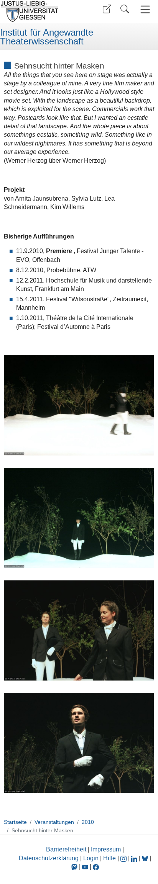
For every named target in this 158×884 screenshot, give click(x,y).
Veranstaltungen (54, 822)
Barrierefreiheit (66, 849)
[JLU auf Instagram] (124, 858)
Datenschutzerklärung (49, 858)
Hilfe (109, 858)
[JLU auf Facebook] (96, 866)
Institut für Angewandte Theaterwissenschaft (46, 37)
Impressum (106, 849)
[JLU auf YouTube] (85, 866)
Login (91, 858)
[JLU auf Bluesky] (146, 858)
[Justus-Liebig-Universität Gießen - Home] (38, 11)
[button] (107, 9)
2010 (88, 822)
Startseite (15, 822)
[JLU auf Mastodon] (75, 866)
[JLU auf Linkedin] (135, 858)
